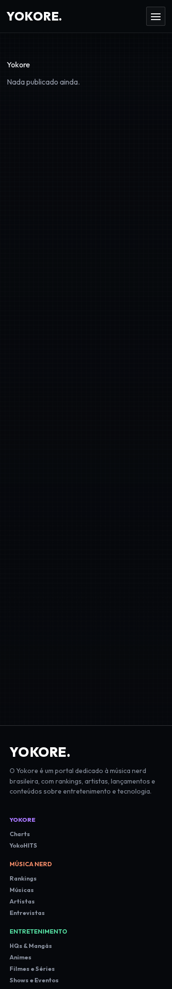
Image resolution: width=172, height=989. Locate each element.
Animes (21, 957)
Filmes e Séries (32, 968)
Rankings (23, 878)
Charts (20, 834)
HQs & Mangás (31, 945)
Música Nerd (31, 864)
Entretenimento (38, 931)
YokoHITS (23, 845)
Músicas (22, 889)
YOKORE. (40, 752)
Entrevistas (27, 912)
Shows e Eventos (34, 980)
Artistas (22, 901)
